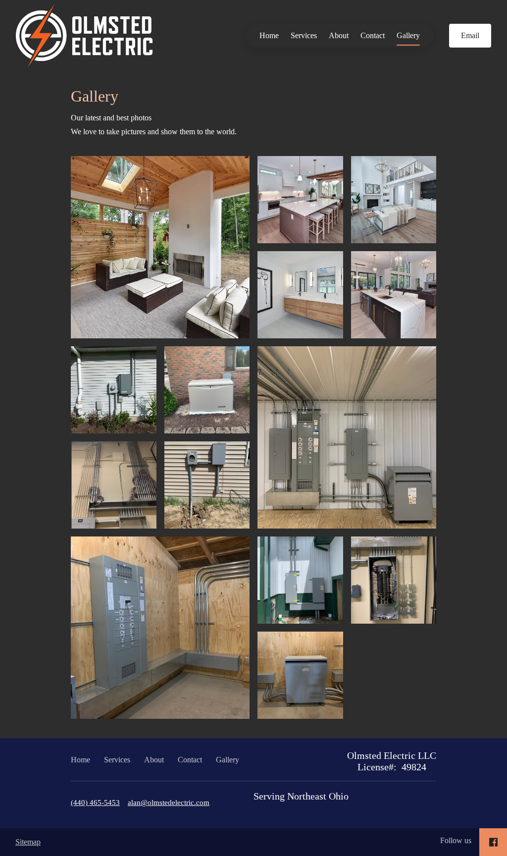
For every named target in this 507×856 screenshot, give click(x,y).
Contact (372, 35)
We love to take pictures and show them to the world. (154, 131)
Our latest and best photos (111, 117)
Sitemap (28, 842)
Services (304, 35)
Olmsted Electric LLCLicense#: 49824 (391, 761)
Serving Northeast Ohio (301, 796)
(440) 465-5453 (95, 802)
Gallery (408, 35)
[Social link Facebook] (493, 842)
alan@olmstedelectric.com (168, 802)
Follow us (455, 840)
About (339, 35)
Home (269, 35)
